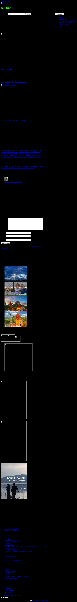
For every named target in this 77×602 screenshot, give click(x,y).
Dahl (16, 82)
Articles (3, 69)
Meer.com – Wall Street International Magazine (18, 551)
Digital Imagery (63, 24)
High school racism (28, 150)
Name (3, 232)
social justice (26, 155)
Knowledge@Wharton (11, 550)
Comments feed (9, 590)
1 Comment (21, 82)
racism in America (31, 153)
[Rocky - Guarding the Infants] (16, 295)
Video (12, 69)
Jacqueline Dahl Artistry (12, 529)
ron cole (10, 180)
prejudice (7, 153)
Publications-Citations (65, 23)
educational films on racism (14, 150)
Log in (6, 587)
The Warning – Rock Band (13, 560)
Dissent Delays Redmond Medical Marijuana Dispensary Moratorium (22, 167)
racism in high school (16, 155)
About (61, 17)
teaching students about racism (32, 157)
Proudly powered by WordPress (10, 595)
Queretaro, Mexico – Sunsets (13, 530)
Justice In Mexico (10, 548)
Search (3, 12)
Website (3, 239)
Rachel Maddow (9, 573)
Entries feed (8, 588)
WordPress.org (9, 592)
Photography (62, 19)
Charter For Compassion (12, 541)
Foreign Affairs (9, 545)
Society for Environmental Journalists (16, 576)
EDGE (7, 543)
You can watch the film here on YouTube (13, 120)
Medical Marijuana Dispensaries (14, 166)
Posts (60, 26)
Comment (4, 229)
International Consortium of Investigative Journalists (20, 546)
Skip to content (5, 1)
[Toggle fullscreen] (5, 597)
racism (12, 153)
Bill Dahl (6, 7)
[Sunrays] (16, 280)
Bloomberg (8, 569)
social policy (33, 155)
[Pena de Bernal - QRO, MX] (16, 326)
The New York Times (11, 578)
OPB (6, 555)
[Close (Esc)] (1, 597)
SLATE (7, 574)
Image (2, 82)
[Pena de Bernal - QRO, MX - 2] (16, 310)
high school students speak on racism (16, 152)
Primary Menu (59, 14)
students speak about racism (14, 157)
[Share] (3, 597)
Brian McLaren (9, 540)
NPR (6, 553)
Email (3, 236)
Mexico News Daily (11, 571)
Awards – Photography (69, 21)
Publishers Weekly (10, 557)
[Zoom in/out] (7, 597)
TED (6, 558)
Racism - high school (20, 153)
